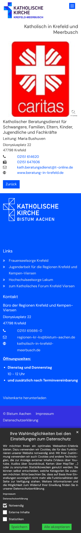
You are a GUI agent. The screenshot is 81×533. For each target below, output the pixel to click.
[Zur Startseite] (23, 10)
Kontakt (10, 296)
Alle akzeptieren (57, 527)
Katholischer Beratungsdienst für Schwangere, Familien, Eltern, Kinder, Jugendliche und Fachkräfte (38, 127)
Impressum (9, 493)
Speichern (19, 527)
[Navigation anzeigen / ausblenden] (72, 6)
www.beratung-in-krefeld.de (40, 172)
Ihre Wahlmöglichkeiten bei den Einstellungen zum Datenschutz (40, 436)
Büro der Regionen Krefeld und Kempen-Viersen (38, 308)
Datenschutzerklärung (28, 488)
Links (8, 251)
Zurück (11, 184)
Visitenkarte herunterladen (24, 398)
